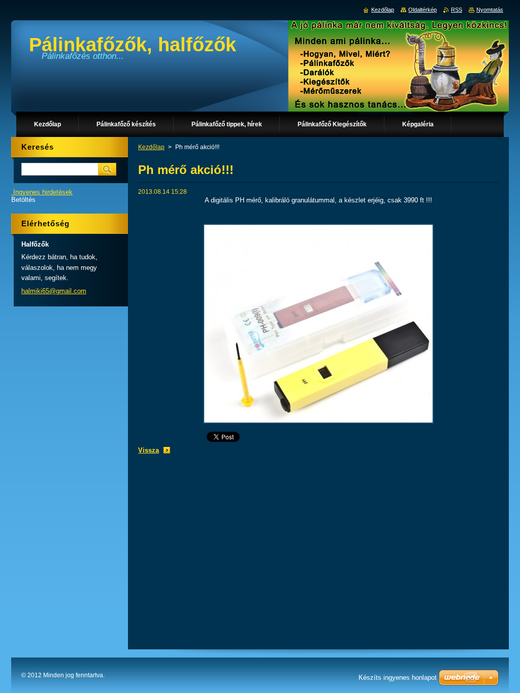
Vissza (148, 450)
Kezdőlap (151, 147)
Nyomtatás (489, 10)
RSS (456, 10)
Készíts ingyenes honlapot (398, 677)
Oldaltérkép (422, 10)
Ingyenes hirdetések (43, 192)
